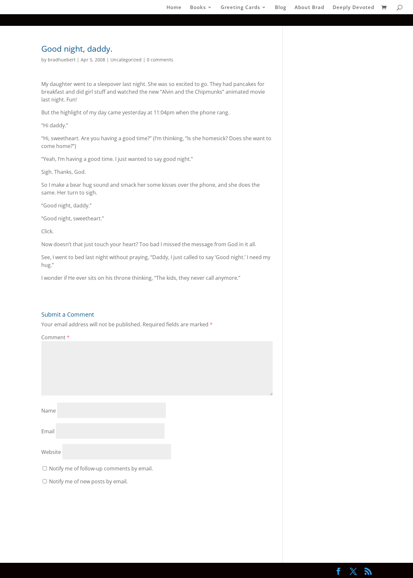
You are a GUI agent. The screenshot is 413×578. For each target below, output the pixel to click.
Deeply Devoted (353, 7)
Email (48, 431)
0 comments (160, 60)
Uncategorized (126, 60)
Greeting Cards (240, 7)
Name (48, 410)
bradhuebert (62, 60)
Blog (280, 7)
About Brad (309, 7)
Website (51, 452)
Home (174, 7)
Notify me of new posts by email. (88, 481)
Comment (55, 337)
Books (198, 7)
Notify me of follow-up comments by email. (101, 468)
